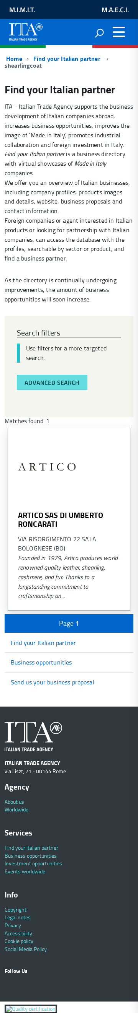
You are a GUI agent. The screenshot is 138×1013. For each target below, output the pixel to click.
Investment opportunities (33, 863)
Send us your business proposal (52, 682)
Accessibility (18, 933)
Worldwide (16, 809)
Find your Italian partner (67, 58)
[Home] (26, 30)
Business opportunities (41, 662)
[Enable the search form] (99, 33)
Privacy (13, 925)
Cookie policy (19, 941)
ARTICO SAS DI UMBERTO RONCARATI (60, 519)
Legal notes (18, 917)
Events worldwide (25, 871)
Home (13, 58)
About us (14, 801)
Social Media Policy (26, 949)
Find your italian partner (31, 847)
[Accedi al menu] (119, 32)
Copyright (15, 909)
